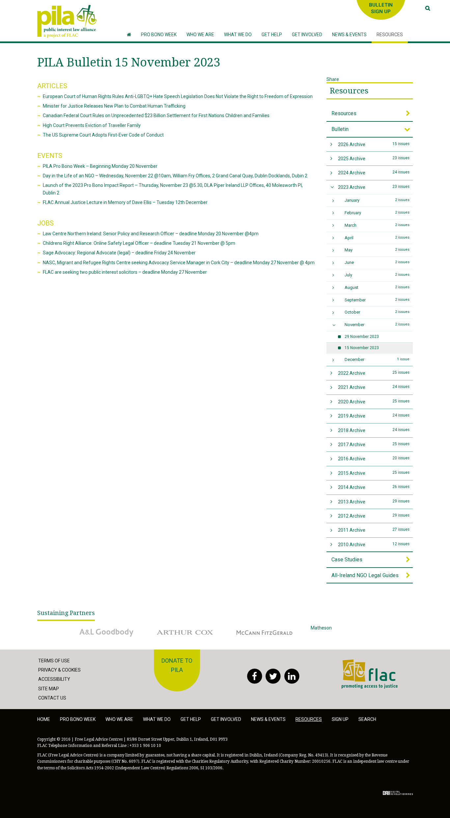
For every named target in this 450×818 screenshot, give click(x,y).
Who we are (119, 719)
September (377, 299)
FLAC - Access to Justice (367, 663)
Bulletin (340, 129)
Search (367, 719)
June (377, 262)
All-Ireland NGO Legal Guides (365, 575)
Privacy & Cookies (59, 670)
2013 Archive (374, 501)
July (377, 274)
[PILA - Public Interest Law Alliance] (67, 21)
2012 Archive (374, 516)
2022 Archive (374, 373)
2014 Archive (374, 487)
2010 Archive (374, 544)
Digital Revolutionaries (398, 793)
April (377, 237)
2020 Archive (374, 401)
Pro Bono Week (78, 719)
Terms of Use (54, 660)
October (377, 312)
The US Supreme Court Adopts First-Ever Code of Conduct (103, 135)
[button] (200, 34)
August (377, 287)
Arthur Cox (164, 627)
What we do (157, 719)
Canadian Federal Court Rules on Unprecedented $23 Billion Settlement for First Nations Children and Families (156, 115)
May (377, 249)
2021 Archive (374, 387)
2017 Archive (374, 444)
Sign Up (340, 719)
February (377, 212)
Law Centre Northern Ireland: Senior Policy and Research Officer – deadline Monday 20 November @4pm (151, 233)
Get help (191, 719)
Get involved (226, 719)
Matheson (321, 627)
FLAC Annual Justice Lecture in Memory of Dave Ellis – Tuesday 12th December (125, 202)
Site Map (48, 688)
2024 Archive (374, 172)
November (377, 324)
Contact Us (52, 698)
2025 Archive (374, 158)
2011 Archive (374, 530)
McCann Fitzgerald (251, 627)
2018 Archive (374, 430)
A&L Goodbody (88, 627)
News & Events (268, 719)
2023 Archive (374, 187)
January (377, 200)
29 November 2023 (362, 336)
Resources (349, 90)
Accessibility (54, 679)
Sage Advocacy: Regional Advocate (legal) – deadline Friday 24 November (119, 252)
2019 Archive (374, 416)
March (377, 225)
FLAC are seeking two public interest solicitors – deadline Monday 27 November (125, 272)
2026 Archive (374, 144)
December (377, 359)
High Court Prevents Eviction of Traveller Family (92, 125)
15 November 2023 (362, 347)
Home (43, 719)
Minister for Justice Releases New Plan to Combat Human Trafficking (114, 106)
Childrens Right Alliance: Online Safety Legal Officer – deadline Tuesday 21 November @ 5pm (139, 243)
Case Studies (346, 559)
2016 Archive (374, 458)
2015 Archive (374, 473)
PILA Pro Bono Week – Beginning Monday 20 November (100, 166)
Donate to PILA (176, 665)
